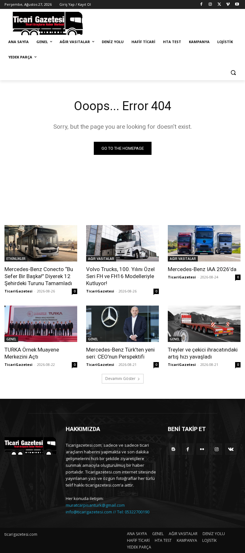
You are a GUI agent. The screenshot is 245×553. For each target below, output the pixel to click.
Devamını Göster (120, 378)
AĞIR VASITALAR (101, 258)
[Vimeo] (228, 4)
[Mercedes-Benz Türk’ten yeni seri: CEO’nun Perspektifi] (122, 324)
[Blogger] (173, 449)
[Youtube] (237, 4)
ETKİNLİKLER (16, 258)
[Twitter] (219, 4)
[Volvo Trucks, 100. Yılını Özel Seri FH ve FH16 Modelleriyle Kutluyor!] (122, 243)
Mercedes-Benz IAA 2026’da (202, 269)
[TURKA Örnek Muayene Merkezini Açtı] (40, 324)
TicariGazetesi (18, 291)
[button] (233, 72)
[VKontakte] (230, 449)
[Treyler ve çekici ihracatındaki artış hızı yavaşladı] (204, 324)
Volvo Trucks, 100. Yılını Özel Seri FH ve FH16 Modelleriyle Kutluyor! (120, 276)
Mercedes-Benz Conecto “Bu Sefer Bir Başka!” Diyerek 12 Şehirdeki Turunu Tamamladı (38, 276)
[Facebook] (201, 4)
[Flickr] (202, 449)
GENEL (11, 339)
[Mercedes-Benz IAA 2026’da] (204, 243)
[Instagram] (210, 4)
